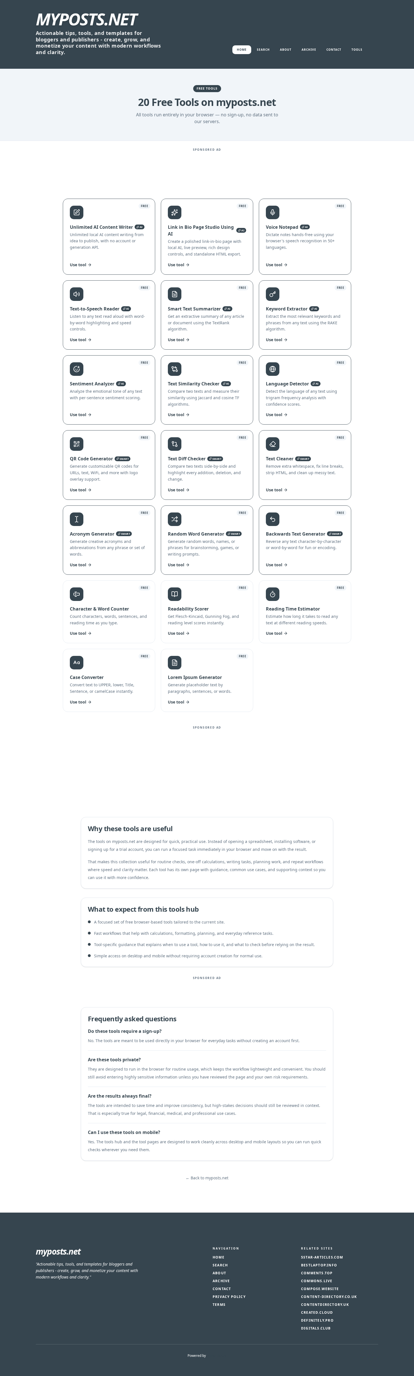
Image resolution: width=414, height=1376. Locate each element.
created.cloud (317, 1312)
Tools (356, 50)
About (285, 50)
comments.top (317, 1273)
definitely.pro (317, 1320)
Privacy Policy (229, 1296)
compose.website (320, 1289)
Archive (309, 50)
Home (242, 50)
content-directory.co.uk (329, 1297)
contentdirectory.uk (325, 1304)
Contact (333, 50)
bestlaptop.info (319, 1265)
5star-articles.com (322, 1257)
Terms (219, 1304)
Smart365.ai (217, 1355)
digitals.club (316, 1328)
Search (263, 50)
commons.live (316, 1281)
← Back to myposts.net (207, 1177)
